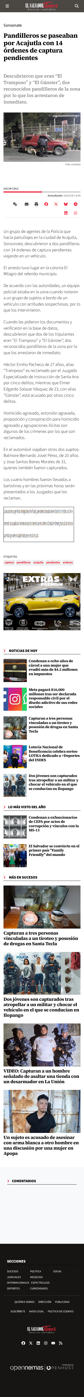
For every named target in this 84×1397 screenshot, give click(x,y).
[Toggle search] (76, 6)
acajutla (38, 562)
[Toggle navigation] (7, 6)
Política (35, 1271)
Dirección (44, 1302)
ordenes (68, 562)
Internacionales (18, 1283)
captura (9, 562)
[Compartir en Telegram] (75, 204)
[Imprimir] (36, 204)
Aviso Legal (36, 1311)
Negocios (36, 1277)
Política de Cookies (61, 1311)
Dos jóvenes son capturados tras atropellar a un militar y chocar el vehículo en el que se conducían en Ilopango (53, 782)
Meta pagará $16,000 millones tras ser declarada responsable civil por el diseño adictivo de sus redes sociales (53, 698)
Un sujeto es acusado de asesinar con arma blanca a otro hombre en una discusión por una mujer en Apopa (41, 1145)
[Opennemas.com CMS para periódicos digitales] (42, 1373)
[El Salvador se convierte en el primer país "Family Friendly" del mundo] (15, 855)
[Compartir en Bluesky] (66, 204)
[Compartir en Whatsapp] (75, 213)
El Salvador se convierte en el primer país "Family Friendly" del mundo (54, 850)
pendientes (53, 562)
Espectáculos (40, 1283)
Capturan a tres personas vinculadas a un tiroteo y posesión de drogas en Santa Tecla (53, 725)
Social (57, 1271)
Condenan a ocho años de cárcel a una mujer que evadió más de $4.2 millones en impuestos (53, 667)
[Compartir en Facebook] (46, 204)
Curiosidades (39, 1289)
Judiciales (14, 1277)
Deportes (13, 1289)
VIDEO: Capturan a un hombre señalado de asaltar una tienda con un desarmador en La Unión (41, 1076)
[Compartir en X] (56, 204)
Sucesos (12, 1271)
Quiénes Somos (24, 1302)
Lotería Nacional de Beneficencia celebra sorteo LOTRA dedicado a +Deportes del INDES (54, 753)
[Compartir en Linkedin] (66, 213)
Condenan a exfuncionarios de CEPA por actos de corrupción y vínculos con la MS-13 (54, 824)
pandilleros (24, 562)
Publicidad (62, 1302)
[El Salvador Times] (42, 6)
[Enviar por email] (27, 204)
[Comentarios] (16, 204)
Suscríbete (17, 1311)
